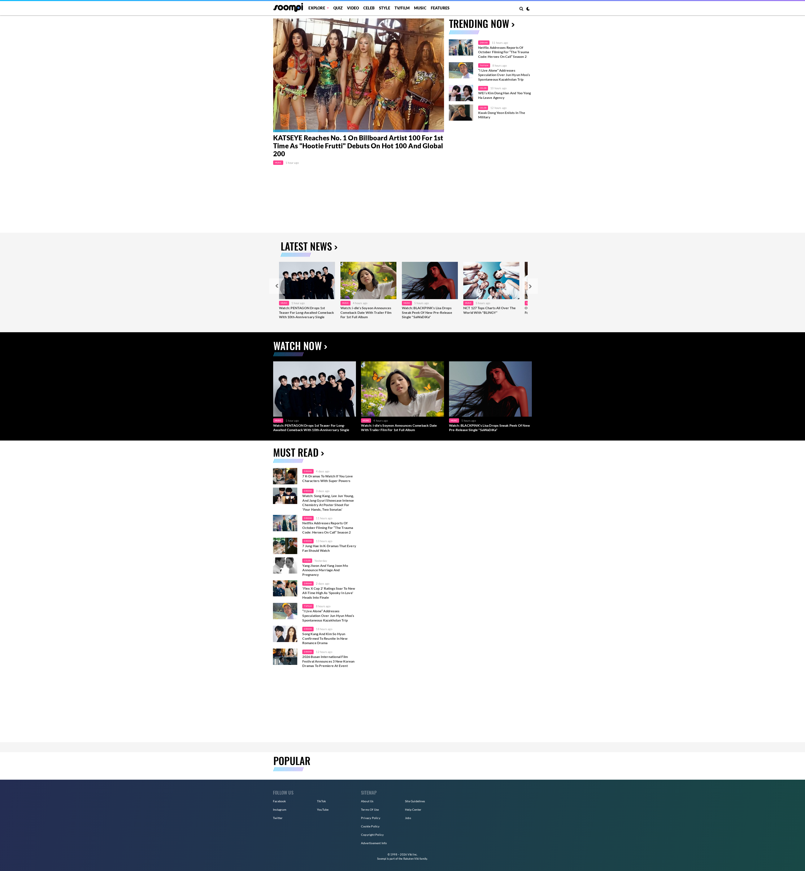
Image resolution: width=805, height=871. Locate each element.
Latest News (306, 246)
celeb (307, 560)
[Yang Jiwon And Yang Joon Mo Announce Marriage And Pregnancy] (285, 565)
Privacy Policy (370, 818)
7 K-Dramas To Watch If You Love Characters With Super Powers (327, 478)
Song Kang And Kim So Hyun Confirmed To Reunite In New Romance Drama (324, 638)
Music (420, 8)
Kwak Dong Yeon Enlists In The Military (501, 115)
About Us (367, 801)
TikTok (321, 801)
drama (308, 471)
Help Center (413, 809)
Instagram (279, 809)
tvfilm (308, 606)
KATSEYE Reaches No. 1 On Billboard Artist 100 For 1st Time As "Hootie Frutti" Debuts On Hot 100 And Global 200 (358, 146)
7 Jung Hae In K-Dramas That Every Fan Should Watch (329, 548)
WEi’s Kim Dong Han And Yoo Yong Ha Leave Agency (504, 95)
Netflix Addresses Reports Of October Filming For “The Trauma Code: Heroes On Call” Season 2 (503, 51)
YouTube (322, 809)
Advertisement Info (374, 843)
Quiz (338, 8)
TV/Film (484, 65)
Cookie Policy (370, 826)
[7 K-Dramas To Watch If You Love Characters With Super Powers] (285, 476)
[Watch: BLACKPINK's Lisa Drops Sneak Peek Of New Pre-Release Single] (430, 280)
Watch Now (297, 345)
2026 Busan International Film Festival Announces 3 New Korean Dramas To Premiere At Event (328, 661)
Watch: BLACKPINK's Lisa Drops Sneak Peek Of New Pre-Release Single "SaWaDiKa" (427, 312)
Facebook (279, 801)
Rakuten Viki (411, 858)
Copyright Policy (372, 834)
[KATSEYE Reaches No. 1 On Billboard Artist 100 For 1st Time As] (358, 75)
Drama (484, 42)
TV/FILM (402, 8)
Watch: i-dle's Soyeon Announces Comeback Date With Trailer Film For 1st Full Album (365, 312)
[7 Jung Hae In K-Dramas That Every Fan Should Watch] (285, 546)
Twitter (278, 818)
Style (384, 8)
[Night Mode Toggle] (528, 9)
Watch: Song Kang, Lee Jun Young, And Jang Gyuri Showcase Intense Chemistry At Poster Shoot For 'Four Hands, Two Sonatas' (328, 502)
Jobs (408, 818)
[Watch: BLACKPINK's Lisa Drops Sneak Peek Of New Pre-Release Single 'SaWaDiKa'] (490, 388)
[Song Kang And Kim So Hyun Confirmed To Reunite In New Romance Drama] (285, 634)
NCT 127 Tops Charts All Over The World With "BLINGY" (489, 310)
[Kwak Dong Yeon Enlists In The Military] (461, 113)
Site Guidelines (415, 801)
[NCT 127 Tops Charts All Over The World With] (491, 280)
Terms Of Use (370, 809)
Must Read (296, 452)
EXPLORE (316, 8)
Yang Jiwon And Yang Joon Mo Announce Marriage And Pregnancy (325, 569)
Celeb (369, 8)
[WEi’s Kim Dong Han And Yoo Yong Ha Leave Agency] (461, 93)
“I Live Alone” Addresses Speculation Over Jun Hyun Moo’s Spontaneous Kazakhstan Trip (504, 74)
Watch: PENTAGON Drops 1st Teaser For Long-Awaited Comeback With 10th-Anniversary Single (306, 312)
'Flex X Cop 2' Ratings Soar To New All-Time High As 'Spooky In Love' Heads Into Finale (328, 592)
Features (440, 8)
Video (353, 8)
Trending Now (479, 23)
